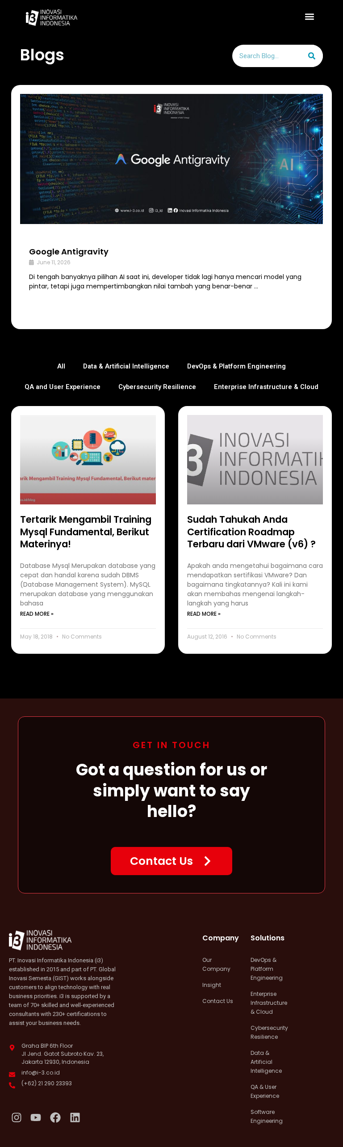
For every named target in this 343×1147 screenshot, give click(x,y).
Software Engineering (267, 1116)
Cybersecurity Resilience (157, 387)
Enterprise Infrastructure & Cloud (266, 387)
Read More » (37, 614)
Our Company (216, 964)
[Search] (312, 56)
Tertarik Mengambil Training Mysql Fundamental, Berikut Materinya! (85, 531)
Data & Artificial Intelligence (126, 366)
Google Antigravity (69, 251)
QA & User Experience (265, 1091)
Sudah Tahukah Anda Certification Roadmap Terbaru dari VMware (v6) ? (251, 531)
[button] (309, 16)
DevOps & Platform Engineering (236, 366)
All (61, 366)
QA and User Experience (62, 387)
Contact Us (217, 1001)
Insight (211, 985)
